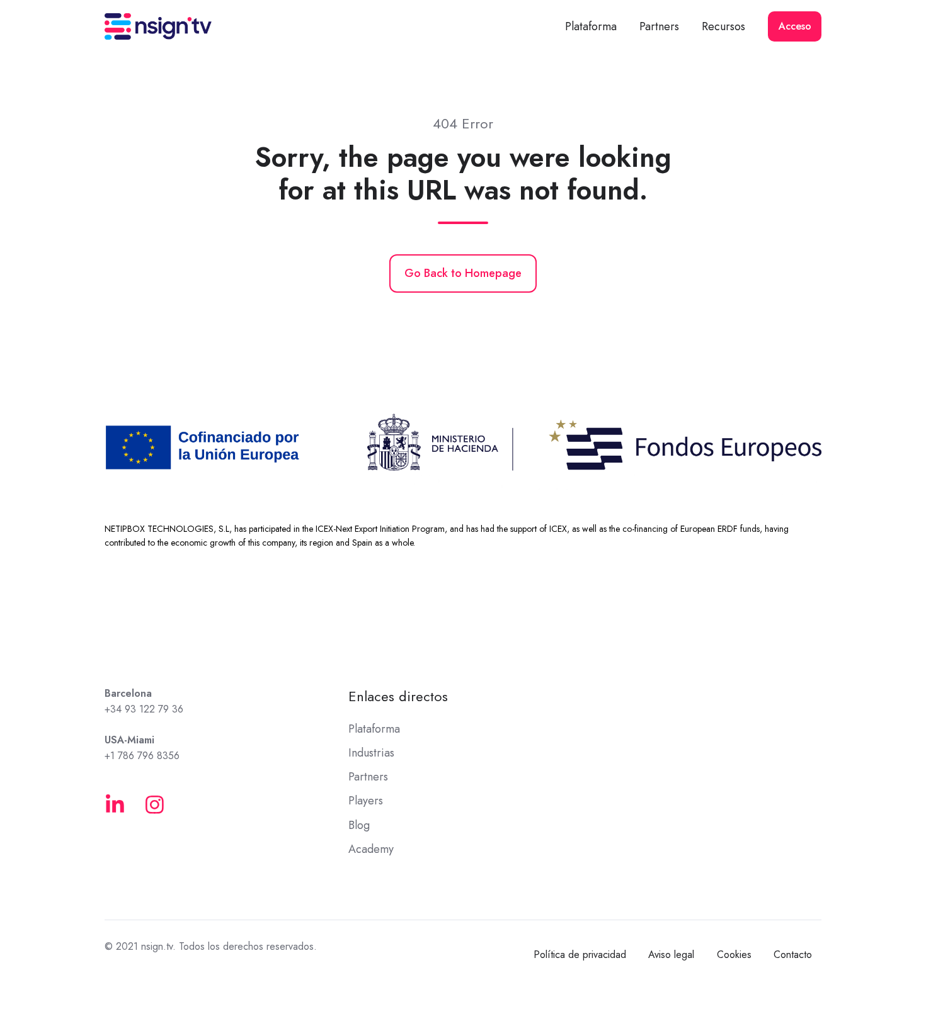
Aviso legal (671, 954)
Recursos (723, 26)
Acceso (795, 26)
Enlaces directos (398, 696)
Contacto (793, 954)
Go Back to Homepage (463, 273)
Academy (371, 849)
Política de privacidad (580, 954)
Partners (659, 26)
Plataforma (591, 26)
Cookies (734, 954)
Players (365, 800)
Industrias (371, 753)
